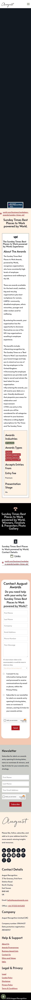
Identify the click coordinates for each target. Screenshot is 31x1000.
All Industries (10, 443)
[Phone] (4, 860)
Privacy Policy (7, 984)
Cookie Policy (7, 977)
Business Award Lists (10, 951)
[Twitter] (18, 850)
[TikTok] (23, 850)
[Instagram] (9, 850)
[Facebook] (14, 850)
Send (15, 727)
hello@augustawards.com (17, 900)
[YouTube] (4, 855)
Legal (4, 974)
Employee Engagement (13, 454)
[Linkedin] (4, 850)
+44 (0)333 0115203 (16, 905)
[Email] (9, 860)
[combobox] (15, 668)
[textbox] (16, 668)
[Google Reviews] (18, 855)
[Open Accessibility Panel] (3, 996)
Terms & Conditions (9, 988)
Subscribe (15, 804)
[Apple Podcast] (14, 855)
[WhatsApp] (23, 855)
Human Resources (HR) (13, 460)
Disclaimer (6, 981)
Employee (9, 452)
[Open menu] (29, 4)
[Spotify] (9, 855)
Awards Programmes (10, 947)
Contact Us (6, 954)
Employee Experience (12, 457)
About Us (5, 944)
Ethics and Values (9, 958)
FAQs (4, 961)
